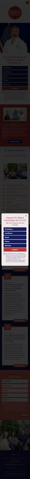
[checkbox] (4, 253)
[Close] (26, 215)
